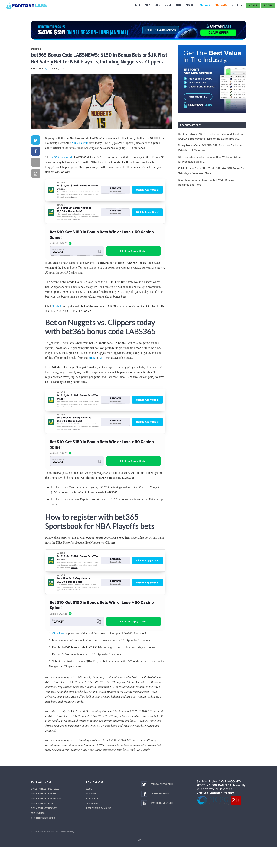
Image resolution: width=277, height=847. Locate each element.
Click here (58, 633)
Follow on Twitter (162, 784)
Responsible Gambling (98, 808)
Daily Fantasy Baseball (45, 793)
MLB (91, 357)
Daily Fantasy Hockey (44, 808)
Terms (62, 831)
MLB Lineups (38, 813)
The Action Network (43, 818)
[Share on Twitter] (35, 141)
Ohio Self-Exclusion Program (215, 792)
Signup (253, 5)
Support (91, 793)
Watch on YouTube (162, 803)
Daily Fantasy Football (45, 788)
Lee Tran (39, 68)
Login (268, 5)
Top (138, 840)
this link (57, 306)
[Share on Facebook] (35, 152)
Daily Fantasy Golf (42, 803)
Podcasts (92, 798)
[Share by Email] (35, 163)
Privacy (70, 831)
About (90, 788)
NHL (102, 357)
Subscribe (92, 803)
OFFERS (237, 5)
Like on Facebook (160, 793)
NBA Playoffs (80, 143)
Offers (36, 49)
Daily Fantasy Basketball (46, 798)
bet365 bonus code (62, 157)
